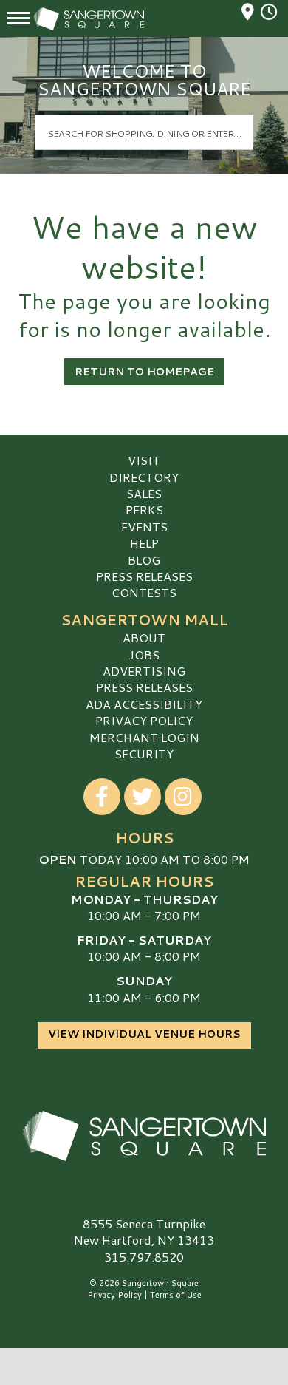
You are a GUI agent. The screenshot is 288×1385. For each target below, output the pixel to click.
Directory (144, 477)
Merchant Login (144, 737)
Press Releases (144, 576)
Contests (144, 592)
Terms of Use (176, 1295)
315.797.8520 (144, 1257)
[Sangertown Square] (144, 1136)
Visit (144, 460)
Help (144, 542)
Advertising (144, 670)
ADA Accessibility (144, 703)
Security (144, 753)
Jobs (144, 654)
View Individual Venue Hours (144, 1034)
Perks (144, 509)
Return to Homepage (144, 371)
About (144, 637)
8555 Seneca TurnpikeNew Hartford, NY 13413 (144, 1231)
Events (144, 526)
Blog (144, 559)
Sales (144, 493)
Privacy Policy (144, 720)
